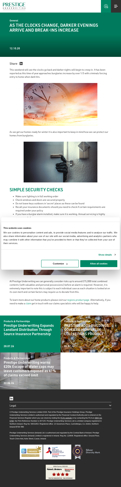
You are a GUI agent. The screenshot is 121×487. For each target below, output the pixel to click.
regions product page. (78, 299)
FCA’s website (66, 418)
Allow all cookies (98, 263)
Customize (58, 263)
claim (28, 303)
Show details (105, 254)
